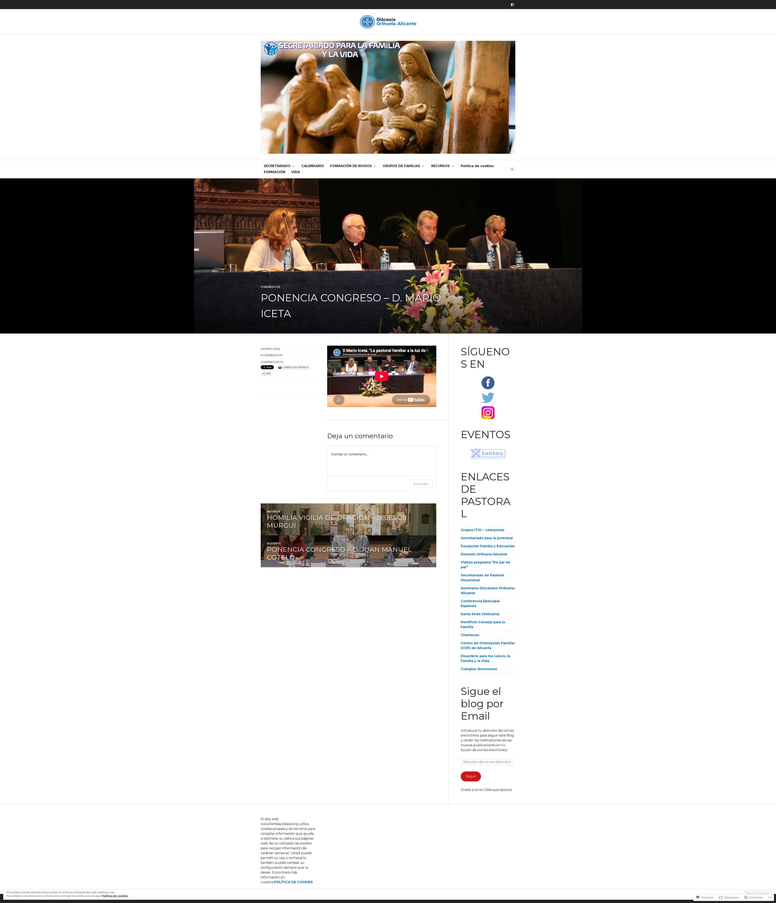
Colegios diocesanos (479, 669)
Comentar (421, 484)
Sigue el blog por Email (482, 703)
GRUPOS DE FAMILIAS (401, 166)
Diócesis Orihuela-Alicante (484, 554)
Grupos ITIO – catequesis (482, 530)
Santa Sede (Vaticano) (480, 614)
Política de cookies (477, 166)
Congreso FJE (270, 286)
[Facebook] (512, 5)
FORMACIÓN (274, 172)
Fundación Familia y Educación (488, 546)
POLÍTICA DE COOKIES (293, 882)
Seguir (470, 776)
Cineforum (470, 635)
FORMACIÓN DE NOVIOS (351, 166)
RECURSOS (440, 166)
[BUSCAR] (512, 169)
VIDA (295, 172)
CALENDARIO (313, 166)
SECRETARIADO (277, 166)
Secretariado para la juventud (487, 538)
